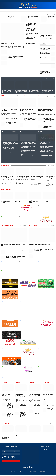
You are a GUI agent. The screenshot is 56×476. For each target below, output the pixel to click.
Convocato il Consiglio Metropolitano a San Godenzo (9, 110)
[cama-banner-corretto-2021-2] (10, 346)
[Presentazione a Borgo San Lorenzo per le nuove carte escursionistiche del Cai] (31, 251)
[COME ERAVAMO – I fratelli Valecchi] (31, 406)
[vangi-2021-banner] (9, 270)
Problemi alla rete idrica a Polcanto (30, 47)
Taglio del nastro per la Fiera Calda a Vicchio (16, 62)
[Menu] (53, 5)
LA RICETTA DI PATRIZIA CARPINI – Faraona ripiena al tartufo (46, 156)
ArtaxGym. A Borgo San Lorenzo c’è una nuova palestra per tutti (22, 177)
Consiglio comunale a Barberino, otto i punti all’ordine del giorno (32, 54)
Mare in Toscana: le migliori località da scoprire (48, 434)
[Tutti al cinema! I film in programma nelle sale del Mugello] (35, 85)
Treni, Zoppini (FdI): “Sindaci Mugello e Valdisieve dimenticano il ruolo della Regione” (11, 124)
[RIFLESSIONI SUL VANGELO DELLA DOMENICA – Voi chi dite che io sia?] (44, 403)
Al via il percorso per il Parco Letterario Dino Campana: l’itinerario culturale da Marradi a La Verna (10, 153)
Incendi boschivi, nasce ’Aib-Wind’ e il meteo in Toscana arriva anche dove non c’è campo (32, 42)
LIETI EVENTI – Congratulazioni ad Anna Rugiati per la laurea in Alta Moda (23, 414)
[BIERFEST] (46, 287)
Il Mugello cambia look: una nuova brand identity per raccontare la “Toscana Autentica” (15, 257)
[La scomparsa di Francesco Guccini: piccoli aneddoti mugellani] (7, 195)
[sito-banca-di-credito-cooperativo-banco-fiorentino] (46, 311)
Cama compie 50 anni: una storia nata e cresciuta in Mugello (37, 177)
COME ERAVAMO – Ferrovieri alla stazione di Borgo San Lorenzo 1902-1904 (34, 394)
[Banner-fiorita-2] (46, 222)
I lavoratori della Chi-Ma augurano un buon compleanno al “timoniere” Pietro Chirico (21, 394)
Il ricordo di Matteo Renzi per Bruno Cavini (20, 201)
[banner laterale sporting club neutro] (27, 261)
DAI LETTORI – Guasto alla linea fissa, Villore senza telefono (10, 415)
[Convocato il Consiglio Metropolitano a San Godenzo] (9, 102)
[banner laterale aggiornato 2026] (9, 261)
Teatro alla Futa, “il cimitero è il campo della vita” (26, 110)
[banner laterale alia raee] (10, 311)
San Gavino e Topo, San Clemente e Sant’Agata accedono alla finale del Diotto (13, 17)
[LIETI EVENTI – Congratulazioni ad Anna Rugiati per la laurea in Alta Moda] (17, 413)
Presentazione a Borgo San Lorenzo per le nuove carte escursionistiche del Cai (43, 250)
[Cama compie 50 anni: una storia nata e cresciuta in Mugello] (37, 171)
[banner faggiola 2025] (46, 205)
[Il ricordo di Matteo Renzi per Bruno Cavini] (21, 195)
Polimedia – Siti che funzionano (44, 472)
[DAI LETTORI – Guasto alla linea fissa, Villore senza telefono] (4, 414)
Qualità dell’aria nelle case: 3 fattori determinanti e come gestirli (34, 435)
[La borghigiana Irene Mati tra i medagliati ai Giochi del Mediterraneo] (40, 126)
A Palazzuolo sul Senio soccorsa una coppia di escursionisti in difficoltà (23, 1)
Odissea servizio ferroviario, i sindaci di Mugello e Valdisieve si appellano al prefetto (32, 29)
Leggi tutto (43, 43)
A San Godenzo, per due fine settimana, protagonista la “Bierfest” (47, 143)
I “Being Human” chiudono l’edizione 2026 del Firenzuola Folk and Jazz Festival (28, 143)
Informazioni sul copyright (48, 471)
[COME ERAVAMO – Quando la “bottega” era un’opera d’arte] (31, 411)
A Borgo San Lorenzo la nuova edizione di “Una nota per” (28, 151)
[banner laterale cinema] (10, 301)
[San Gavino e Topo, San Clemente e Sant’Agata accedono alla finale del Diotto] (4, 19)
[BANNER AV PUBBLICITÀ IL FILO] (10, 299)
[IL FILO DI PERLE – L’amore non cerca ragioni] (48, 387)
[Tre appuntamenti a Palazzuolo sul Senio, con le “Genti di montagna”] (3, 252)
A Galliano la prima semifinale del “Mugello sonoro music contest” (27, 155)
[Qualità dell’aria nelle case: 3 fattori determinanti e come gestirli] (35, 428)
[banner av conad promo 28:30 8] (28, 287)
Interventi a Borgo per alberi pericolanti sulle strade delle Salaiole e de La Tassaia (45, 48)
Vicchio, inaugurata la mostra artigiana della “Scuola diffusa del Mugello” (21, 91)
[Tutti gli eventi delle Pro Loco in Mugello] (24, 19)
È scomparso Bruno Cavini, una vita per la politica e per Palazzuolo (35, 201)
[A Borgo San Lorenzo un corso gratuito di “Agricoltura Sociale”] (4, 58)
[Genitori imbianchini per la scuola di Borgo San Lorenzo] (53, 54)
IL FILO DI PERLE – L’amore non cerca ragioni (48, 393)
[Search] (53, 1)
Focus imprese (34, 10)
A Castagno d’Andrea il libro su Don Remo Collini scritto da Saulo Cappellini (10, 158)
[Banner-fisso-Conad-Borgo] (27, 211)
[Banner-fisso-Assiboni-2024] (28, 311)
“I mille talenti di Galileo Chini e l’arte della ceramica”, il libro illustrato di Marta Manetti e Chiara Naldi (10, 143)
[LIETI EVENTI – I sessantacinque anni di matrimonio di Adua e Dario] (17, 406)
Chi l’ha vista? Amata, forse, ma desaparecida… (30, 124)
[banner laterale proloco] (28, 301)
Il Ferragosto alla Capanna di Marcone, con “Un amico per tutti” (13, 245)
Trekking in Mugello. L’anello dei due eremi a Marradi (43, 255)
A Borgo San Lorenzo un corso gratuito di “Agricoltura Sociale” (15, 57)
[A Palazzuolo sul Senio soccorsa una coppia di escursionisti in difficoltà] (4, 52)
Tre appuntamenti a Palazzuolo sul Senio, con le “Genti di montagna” (16, 251)
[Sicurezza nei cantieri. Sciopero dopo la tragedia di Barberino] (7, 171)
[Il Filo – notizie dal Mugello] (28, 5)
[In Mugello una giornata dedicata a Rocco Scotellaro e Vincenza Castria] (8, 85)
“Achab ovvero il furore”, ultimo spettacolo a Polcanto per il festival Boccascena (9, 148)
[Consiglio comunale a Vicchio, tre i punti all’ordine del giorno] (3, 118)
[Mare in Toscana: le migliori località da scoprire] (48, 428)
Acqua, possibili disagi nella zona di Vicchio (32, 34)
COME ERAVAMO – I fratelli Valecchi (37, 405)
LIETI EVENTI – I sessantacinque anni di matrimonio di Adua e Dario (23, 406)
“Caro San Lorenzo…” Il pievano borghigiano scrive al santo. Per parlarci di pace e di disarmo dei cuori (30, 119)
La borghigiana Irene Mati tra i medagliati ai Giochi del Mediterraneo (48, 126)
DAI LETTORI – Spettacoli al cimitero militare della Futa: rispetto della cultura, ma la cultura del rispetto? (10, 406)
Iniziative (12, 10)
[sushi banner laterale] (46, 261)
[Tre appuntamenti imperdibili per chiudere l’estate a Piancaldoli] (48, 85)
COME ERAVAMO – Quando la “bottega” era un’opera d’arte (37, 411)
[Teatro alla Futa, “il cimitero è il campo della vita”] (28, 102)
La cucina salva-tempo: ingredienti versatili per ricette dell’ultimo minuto (20, 435)
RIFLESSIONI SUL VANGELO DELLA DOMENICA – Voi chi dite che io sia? (50, 403)
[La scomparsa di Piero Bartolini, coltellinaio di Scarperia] (12, 31)
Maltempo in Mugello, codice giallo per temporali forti (31, 50)
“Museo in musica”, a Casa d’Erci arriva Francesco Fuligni (28, 147)
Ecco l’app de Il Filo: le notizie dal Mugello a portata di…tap (43, 66)
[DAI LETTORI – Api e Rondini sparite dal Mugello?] (8, 387)
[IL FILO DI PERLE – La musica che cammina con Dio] (44, 410)
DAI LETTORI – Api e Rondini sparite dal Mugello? (6, 394)
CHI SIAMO (27, 10)
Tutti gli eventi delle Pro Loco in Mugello (33, 17)
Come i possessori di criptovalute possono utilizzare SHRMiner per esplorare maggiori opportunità (6, 436)
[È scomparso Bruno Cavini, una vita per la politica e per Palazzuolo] (35, 195)
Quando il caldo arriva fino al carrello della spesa (31, 38)
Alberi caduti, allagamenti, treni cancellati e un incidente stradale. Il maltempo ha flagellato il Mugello (44, 60)
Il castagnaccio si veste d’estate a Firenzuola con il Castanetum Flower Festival (46, 151)
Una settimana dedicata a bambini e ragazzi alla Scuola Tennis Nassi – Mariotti (46, 111)
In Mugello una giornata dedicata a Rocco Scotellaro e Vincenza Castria (7, 91)
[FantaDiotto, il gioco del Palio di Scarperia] (44, 19)
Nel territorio (21, 10)
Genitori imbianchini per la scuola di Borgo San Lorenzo (45, 53)
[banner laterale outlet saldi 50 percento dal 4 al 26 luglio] (10, 326)
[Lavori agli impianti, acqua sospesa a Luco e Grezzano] (47, 29)
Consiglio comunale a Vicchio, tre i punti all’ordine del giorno (11, 118)
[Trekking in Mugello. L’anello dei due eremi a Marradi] (31, 256)
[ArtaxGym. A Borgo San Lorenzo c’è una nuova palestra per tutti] (22, 171)
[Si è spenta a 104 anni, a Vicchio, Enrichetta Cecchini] (49, 195)
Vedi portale (14, 131)
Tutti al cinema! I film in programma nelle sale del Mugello (33, 91)
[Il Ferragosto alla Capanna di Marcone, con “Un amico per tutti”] (14, 235)
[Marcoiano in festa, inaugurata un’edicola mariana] (42, 235)
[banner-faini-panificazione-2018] (9, 216)
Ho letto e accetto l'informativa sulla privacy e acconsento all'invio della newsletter (9, 457)
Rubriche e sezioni (41, 10)
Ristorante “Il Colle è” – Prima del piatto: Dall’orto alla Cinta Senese (47, 147)
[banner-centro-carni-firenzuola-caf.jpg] (28, 344)
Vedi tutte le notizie (51, 13)
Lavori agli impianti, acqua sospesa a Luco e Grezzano (46, 36)
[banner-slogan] (10, 287)
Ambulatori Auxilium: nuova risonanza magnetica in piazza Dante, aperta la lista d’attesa (45, 72)
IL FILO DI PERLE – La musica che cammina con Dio (50, 409)
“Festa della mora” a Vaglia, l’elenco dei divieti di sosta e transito (31, 24)
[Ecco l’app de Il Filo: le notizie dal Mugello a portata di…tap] (53, 66)
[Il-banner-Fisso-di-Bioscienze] (28, 372)
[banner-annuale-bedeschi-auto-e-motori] (10, 366)
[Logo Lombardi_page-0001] (9, 205)
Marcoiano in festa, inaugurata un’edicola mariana (40, 244)
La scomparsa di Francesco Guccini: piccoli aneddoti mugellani (6, 201)
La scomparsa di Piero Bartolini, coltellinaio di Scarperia (10, 42)
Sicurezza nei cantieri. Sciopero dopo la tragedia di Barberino (7, 177)
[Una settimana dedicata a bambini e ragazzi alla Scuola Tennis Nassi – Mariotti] (46, 102)
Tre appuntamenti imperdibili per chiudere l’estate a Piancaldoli (47, 91)
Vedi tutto (51, 423)
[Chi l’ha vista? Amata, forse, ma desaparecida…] (21, 125)
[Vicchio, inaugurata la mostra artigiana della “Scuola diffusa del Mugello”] (21, 85)
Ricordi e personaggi (6, 189)
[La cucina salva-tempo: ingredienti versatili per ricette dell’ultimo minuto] (21, 428)
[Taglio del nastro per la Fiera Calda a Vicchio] (4, 63)
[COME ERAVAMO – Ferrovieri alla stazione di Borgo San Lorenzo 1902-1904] (35, 387)
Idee (16, 10)
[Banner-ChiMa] (27, 216)
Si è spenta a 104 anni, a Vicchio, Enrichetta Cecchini (49, 201)
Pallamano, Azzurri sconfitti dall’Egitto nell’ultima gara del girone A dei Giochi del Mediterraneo (48, 120)
